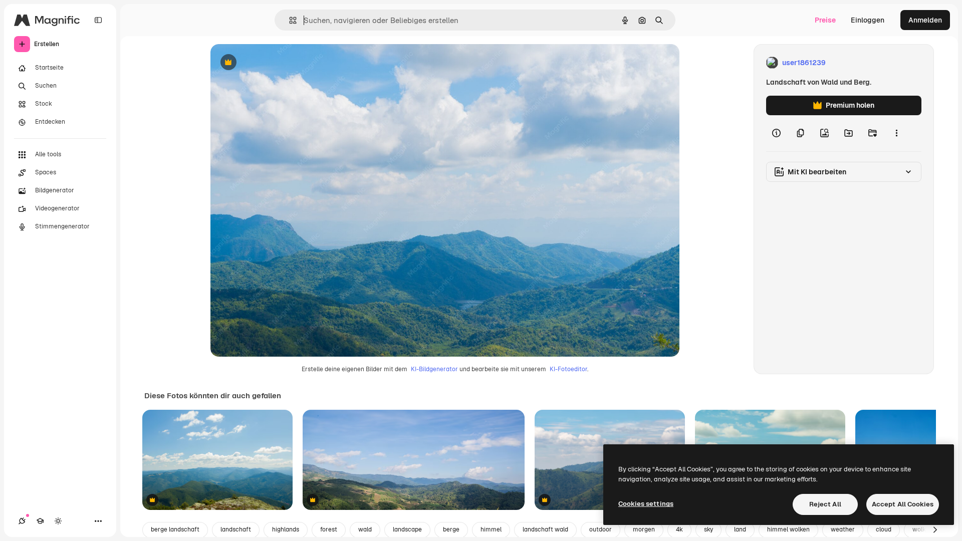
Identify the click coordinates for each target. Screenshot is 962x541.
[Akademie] (40, 521)
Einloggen (867, 20)
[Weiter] (935, 530)
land (740, 529)
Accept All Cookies (902, 504)
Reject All (825, 504)
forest (328, 529)
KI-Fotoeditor (568, 369)
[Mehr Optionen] (896, 133)
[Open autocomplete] (289, 20)
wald (365, 529)
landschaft (235, 529)
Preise (825, 20)
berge (451, 529)
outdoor (600, 529)
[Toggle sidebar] (98, 20)
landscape (407, 529)
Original (275, 63)
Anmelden (925, 20)
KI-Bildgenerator (434, 369)
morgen (644, 529)
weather (843, 529)
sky (708, 529)
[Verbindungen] (22, 521)
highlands (285, 529)
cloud (883, 529)
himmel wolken (788, 529)
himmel (491, 529)
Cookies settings (645, 503)
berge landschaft (175, 529)
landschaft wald (545, 529)
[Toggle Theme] (58, 521)
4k (679, 529)
